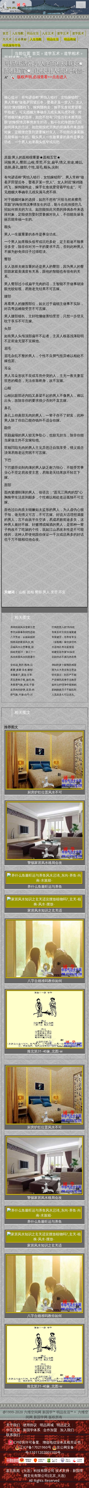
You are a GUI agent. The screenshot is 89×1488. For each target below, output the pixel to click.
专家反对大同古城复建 (64, 632)
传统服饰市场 (12, 45)
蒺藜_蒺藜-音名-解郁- (21, 669)
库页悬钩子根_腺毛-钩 (22, 679)
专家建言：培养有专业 (64, 637)
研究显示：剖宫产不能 (64, 674)
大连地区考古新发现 (63, 647)
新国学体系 (31, 1429)
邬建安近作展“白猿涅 (63, 652)
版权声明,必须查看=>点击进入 (42, 76)
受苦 (54, 592)
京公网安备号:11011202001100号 (49, 1450)
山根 (22, 592)
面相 (30, 592)
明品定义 (63, 1424)
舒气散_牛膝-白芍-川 (21, 694)
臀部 (38, 592)
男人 (46, 592)
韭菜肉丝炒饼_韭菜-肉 (22, 689)
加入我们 (67, 1429)
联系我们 (13, 1434)
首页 (36, 53)
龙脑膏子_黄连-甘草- (21, 674)
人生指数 (36, 39)
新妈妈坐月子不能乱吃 (64, 689)
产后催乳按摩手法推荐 (64, 679)
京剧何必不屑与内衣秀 (64, 657)
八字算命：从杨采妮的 (22, 637)
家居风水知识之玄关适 (44, 910)
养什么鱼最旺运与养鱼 (44, 886)
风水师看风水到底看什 (22, 657)
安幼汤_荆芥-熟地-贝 (21, 664)
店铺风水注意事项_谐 (22, 647)
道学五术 (52, 53)
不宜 (62, 592)
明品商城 (70, 39)
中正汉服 (13, 1429)
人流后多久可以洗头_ (63, 694)
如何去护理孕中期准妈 (64, 684)
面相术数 (12, 57)
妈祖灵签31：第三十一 (23, 652)
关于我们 (13, 1424)
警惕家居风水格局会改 (44, 862)
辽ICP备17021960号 (35, 1447)
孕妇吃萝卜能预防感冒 (64, 664)
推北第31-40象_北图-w (45, 1051)
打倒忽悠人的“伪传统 (63, 627)
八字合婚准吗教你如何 (44, 980)
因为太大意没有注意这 (64, 669)
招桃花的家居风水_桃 (22, 642)
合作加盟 (50, 1429)
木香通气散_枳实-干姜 (22, 684)
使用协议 (30, 1424)
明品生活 (53, 39)
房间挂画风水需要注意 (22, 627)
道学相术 (72, 53)
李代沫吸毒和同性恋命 (22, 632)
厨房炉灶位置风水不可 (44, 792)
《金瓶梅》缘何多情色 (64, 642)
